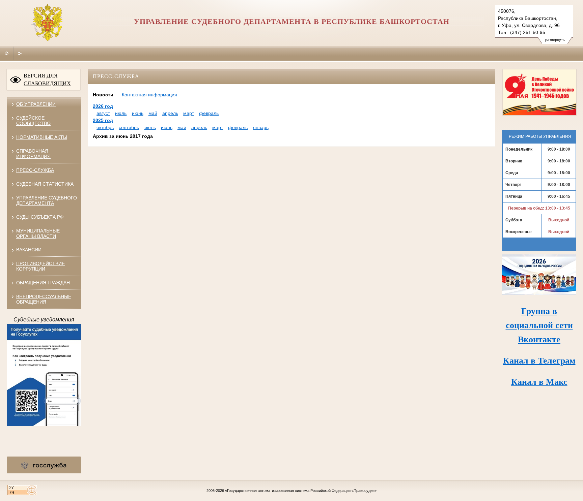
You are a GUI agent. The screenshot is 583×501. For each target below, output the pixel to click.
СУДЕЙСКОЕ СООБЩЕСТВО (33, 120)
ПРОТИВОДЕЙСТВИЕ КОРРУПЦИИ (40, 266)
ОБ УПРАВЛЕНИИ (36, 104)
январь (261, 127)
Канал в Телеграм (539, 361)
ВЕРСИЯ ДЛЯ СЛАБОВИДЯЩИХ (47, 79)
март (188, 113)
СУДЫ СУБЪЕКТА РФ (40, 217)
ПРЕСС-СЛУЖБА (35, 170)
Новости (103, 94)
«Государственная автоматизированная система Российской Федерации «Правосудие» (301, 491)
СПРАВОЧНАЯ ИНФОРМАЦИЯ (33, 153)
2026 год (103, 106)
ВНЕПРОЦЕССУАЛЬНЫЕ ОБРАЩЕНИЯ (43, 299)
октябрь (105, 127)
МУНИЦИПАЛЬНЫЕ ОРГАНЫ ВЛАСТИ (38, 233)
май (152, 113)
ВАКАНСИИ (28, 249)
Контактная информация (149, 94)
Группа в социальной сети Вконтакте (539, 325)
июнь (137, 113)
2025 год (103, 120)
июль (121, 113)
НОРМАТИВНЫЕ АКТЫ (41, 137)
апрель (170, 113)
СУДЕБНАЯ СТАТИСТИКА (45, 184)
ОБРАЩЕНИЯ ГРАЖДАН (43, 282)
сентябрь (129, 127)
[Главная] (6, 53)
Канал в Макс (539, 382)
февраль (209, 113)
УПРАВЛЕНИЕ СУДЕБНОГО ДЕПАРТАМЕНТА (46, 200)
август (103, 113)
